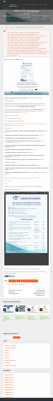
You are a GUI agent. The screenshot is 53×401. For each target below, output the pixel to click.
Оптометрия (7, 362)
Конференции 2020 (8, 389)
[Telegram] (14, 276)
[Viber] (8, 276)
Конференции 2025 (8, 377)
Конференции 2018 (8, 394)
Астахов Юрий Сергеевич (31, 123)
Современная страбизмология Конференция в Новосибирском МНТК (32, 318)
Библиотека (34, 4)
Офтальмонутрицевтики (10, 365)
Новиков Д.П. (15, 156)
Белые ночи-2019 (23, 112)
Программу (9, 186)
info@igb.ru (9, 180)
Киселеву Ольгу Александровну (19, 268)
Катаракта (6, 352)
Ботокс (5, 8)
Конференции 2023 (8, 382)
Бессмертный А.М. (17, 142)
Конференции (13, 4)
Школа (19, 4)
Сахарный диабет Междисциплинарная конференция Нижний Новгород (45, 318)
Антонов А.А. (34, 149)
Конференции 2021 (8, 387)
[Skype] (12, 276)
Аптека (40, 4)
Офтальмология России (10, 345)
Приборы (46, 4)
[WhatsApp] (10, 276)
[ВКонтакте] (5, 276)
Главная (6, 27)
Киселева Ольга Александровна (18, 123)
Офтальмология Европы (10, 347)
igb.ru (8, 183)
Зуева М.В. (38, 138)
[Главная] (4, 1)
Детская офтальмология (10, 360)
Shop (10, 8)
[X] (7, 276)
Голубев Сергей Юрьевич (17, 125)
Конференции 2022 (8, 384)
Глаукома (12, 27)
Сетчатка (6, 355)
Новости (6, 4)
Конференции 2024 (8, 379)
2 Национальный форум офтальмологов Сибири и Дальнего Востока (20, 318)
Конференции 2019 (8, 392)
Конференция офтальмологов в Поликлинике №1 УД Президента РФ (39, 293)
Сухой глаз (6, 357)
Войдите (9, 284)
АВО (18, 281)
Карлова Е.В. (42, 135)
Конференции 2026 (8, 374)
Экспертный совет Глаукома (29, 281)
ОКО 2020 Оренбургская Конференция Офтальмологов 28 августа (7, 318)
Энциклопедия (26, 4)
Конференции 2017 (8, 397)
